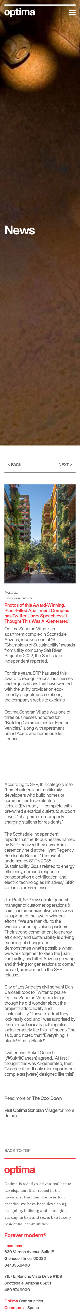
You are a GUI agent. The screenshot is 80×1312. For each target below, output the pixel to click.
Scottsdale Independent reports (31, 837)
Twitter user (15, 1052)
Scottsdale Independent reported (33, 658)
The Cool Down (18, 598)
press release (34, 887)
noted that (32, 1035)
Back (16, 464)
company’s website (30, 700)
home (42, 733)
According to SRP (21, 784)
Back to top (17, 1150)
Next (64, 464)
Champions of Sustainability (32, 645)
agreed (45, 1058)
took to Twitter (35, 992)
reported (33, 969)
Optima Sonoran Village (35, 1110)
